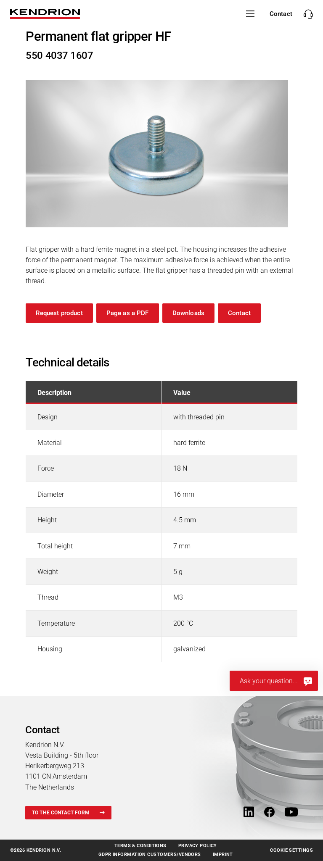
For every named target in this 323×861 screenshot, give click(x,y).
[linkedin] (249, 812)
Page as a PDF (127, 313)
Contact (239, 313)
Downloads (188, 313)
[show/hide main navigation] (250, 14)
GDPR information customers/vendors (149, 854)
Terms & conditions (140, 845)
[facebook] (269, 812)
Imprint (223, 854)
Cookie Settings (291, 850)
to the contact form (61, 813)
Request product (59, 313)
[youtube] (291, 812)
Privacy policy (197, 845)
